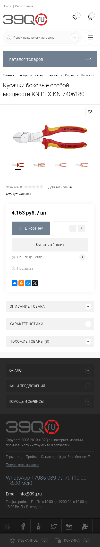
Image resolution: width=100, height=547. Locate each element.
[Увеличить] (50, 137)
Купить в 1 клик (50, 244)
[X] (35, 283)
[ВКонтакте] (14, 283)
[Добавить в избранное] (89, 112)
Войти (7, 6)
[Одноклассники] (21, 283)
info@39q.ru (30, 493)
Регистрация (24, 6)
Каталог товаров (26, 59)
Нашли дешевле (29, 257)
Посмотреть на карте (22, 465)
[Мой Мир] (28, 283)
